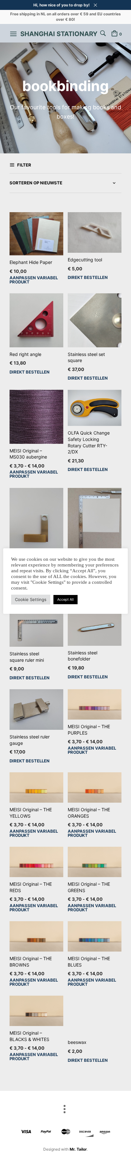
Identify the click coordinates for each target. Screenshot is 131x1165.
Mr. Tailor (78, 1149)
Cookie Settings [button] (30, 599)
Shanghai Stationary (58, 34)
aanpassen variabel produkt (34, 280)
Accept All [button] (65, 599)
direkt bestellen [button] (88, 277)
